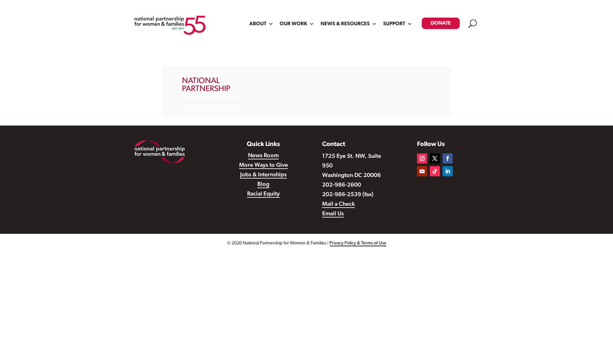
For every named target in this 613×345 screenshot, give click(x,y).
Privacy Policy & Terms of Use (357, 243)
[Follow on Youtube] (422, 171)
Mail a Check (338, 204)
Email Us (333, 214)
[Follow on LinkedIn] (448, 171)
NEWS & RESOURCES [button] (345, 24)
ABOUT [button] (257, 24)
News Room (263, 156)
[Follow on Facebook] (448, 158)
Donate (441, 23)
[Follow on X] (435, 158)
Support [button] (394, 24)
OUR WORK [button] (293, 24)
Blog (263, 185)
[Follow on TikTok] (435, 171)
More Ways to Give (263, 165)
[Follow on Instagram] (422, 158)
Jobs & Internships (263, 175)
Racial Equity (263, 194)
